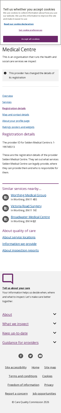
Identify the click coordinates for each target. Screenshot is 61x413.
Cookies (47, 376)
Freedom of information (23, 385)
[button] (30, 314)
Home (35, 367)
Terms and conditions (23, 376)
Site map (50, 367)
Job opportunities (44, 393)
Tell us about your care (16, 288)
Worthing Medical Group (28, 195)
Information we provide (19, 244)
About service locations (19, 237)
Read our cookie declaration (19, 24)
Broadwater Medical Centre (30, 217)
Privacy (48, 385)
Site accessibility (16, 367)
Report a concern (16, 393)
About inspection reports (20, 250)
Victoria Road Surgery (26, 206)
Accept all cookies (30, 39)
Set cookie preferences (30, 30)
